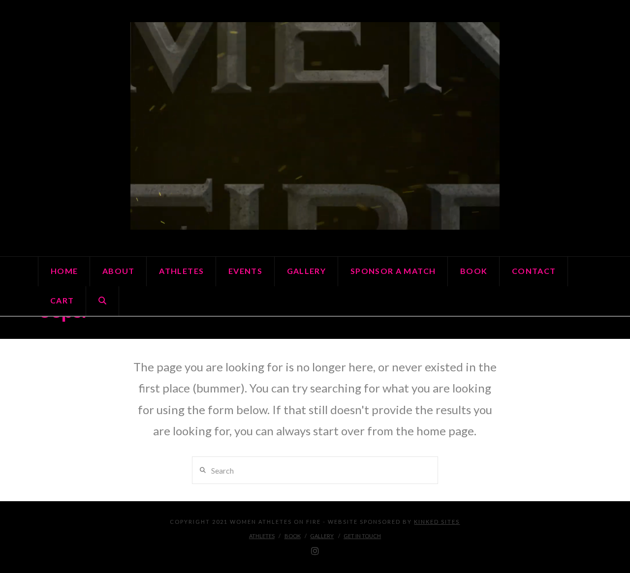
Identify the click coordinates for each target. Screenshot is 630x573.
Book (292, 536)
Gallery (322, 536)
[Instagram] (315, 551)
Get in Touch (362, 536)
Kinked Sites (437, 521)
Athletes (262, 536)
